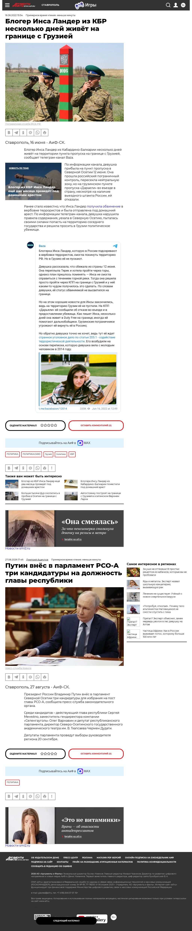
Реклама (87, 857)
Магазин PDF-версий (109, 857)
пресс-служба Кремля (18, 668)
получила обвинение (104, 206)
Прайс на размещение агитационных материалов (103, 862)
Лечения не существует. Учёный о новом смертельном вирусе (162, 595)
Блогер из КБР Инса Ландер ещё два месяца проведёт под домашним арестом (40, 484)
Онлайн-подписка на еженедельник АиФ (149, 857)
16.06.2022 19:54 (14, 15)
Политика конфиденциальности (156, 862)
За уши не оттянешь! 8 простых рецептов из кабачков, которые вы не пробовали (165, 572)
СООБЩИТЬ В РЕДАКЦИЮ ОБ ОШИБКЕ (51, 866)
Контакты (62, 862)
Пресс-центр (70, 857)
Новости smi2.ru (17, 548)
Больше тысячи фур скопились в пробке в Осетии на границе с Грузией (40, 496)
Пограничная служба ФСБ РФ (23, 123)
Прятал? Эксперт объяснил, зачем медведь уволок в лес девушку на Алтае (163, 621)
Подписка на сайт (41, 862)
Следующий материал (66, 921)
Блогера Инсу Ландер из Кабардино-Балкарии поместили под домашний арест (100, 484)
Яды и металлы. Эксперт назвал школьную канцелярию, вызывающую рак (161, 584)
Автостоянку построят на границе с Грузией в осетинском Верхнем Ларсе (101, 496)
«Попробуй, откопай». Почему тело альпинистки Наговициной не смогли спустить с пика (163, 609)
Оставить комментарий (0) (96, 425)
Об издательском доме (45, 857)
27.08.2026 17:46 (14, 559)
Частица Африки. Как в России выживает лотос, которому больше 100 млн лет (163, 633)
